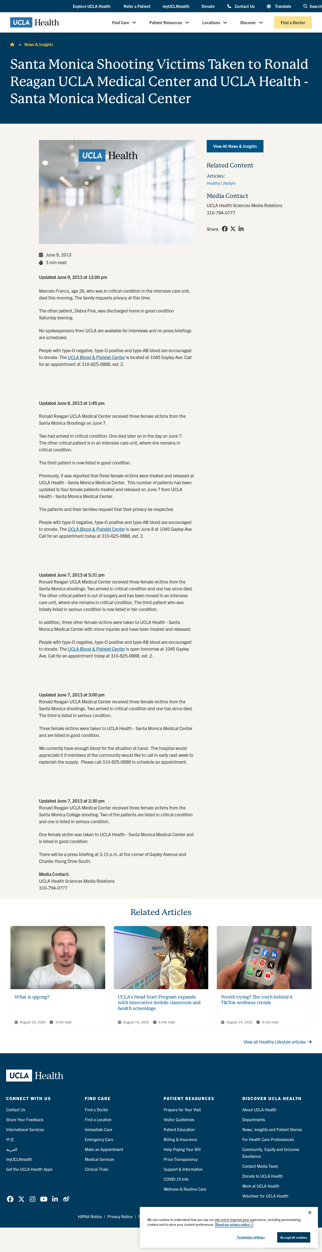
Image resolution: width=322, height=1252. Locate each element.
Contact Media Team (260, 1166)
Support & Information (183, 1169)
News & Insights (38, 44)
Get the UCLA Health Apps (29, 1169)
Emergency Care (99, 1139)
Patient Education (179, 1129)
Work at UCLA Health (260, 1185)
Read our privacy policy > (234, 1224)
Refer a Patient (137, 6)
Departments (253, 1119)
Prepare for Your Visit (182, 1109)
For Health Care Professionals (268, 1139)
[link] (224, 228)
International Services (25, 1129)
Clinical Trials (96, 1169)
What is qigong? (32, 997)
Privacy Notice (120, 1216)
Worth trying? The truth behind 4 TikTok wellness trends (256, 999)
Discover (248, 22)
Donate (208, 6)
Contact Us (245, 6)
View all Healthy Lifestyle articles (275, 1042)
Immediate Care (98, 1129)
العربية (11, 1149)
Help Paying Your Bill (182, 1149)
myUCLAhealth (176, 6)
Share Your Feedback (24, 1119)
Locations (211, 22)
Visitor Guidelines (179, 1119)
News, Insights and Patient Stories (272, 1129)
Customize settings (250, 1237)
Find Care (120, 22)
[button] (92, 6)
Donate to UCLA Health (262, 1175)
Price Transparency (181, 1159)
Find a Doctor (293, 22)
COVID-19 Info (176, 1179)
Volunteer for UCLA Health (265, 1195)
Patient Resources (165, 22)
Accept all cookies (293, 1237)
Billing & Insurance (180, 1139)
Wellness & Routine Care (185, 1188)
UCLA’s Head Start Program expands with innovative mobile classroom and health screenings (159, 1002)
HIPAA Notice (90, 1216)
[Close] (309, 1212)
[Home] (12, 44)
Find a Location (98, 1119)
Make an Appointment (104, 1149)
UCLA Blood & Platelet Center (96, 357)
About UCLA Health (259, 1109)
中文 (10, 1139)
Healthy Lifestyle (221, 183)
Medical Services (99, 1159)
